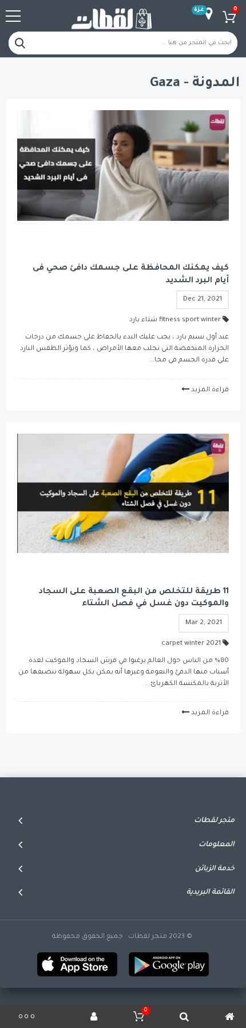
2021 (213, 644)
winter (211, 320)
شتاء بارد (143, 320)
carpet (171, 644)
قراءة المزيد (210, 390)
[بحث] (20, 43)
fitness (169, 320)
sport (190, 320)
